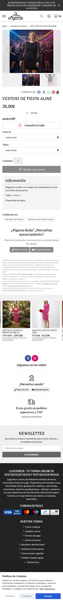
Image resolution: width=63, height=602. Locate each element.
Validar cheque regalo (33, 557)
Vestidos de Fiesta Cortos (18, 286)
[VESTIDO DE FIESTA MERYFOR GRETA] (16, 314)
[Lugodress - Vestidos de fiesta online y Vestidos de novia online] (15, 16)
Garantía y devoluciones (33, 544)
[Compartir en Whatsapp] (48, 92)
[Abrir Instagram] (35, 358)
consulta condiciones (31, 416)
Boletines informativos (32, 548)
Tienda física (32, 562)
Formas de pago (33, 535)
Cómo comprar (32, 526)
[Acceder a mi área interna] (49, 16)
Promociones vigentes (33, 553)
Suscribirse (31, 454)
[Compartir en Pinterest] (53, 92)
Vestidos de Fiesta (50, 283)
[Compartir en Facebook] (39, 92)
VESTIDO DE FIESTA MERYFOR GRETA (12, 331)
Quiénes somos (32, 531)
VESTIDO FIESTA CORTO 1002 (44, 331)
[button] (26, 70)
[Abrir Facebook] (28, 358)
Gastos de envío (33, 540)
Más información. (48, 589)
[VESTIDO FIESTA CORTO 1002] (46, 314)
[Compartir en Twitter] (44, 92)
